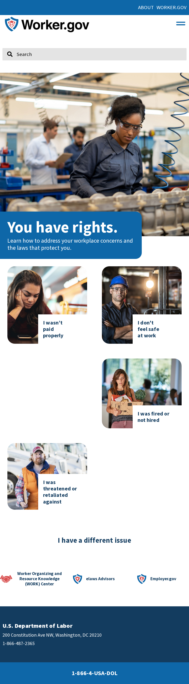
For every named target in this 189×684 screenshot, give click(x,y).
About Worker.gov (162, 7)
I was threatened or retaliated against (60, 492)
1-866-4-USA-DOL (94, 673)
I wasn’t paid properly (53, 329)
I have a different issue (94, 540)
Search (6, 46)
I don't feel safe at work (148, 329)
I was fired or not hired (153, 416)
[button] (181, 22)
